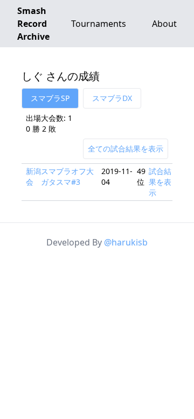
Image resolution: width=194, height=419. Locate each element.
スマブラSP (50, 98)
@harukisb (126, 242)
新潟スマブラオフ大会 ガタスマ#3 (60, 176)
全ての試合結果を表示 (125, 148)
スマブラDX (112, 98)
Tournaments (98, 24)
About (164, 24)
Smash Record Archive (33, 23)
